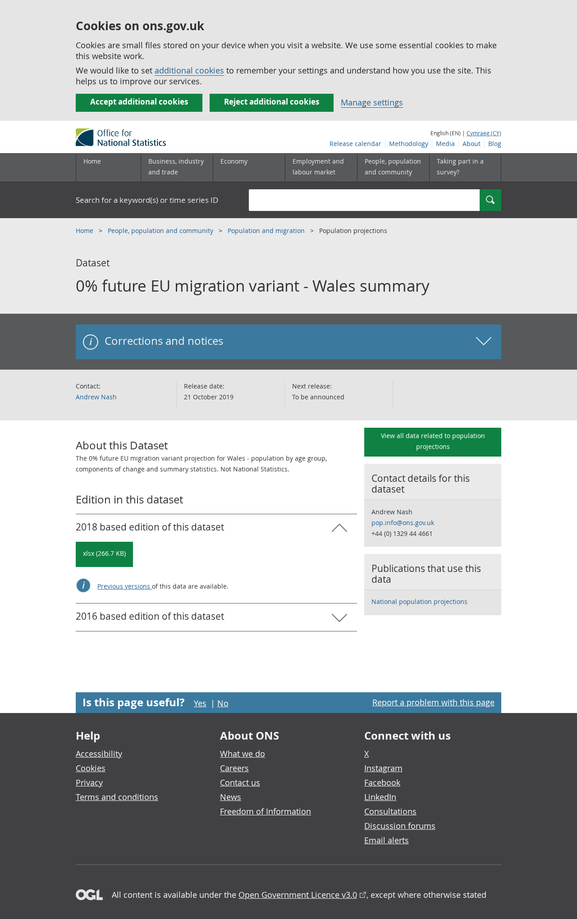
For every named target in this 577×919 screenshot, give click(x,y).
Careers (234, 768)
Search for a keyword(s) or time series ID (147, 200)
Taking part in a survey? (460, 166)
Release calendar (355, 143)
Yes (200, 703)
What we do (242, 753)
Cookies (90, 768)
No (223, 703)
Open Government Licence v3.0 (297, 894)
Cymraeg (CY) (484, 133)
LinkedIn (380, 796)
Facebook (382, 782)
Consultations (390, 811)
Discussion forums (399, 825)
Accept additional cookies (139, 101)
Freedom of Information (265, 811)
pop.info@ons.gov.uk (402, 522)
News (230, 796)
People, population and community (161, 230)
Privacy (89, 782)
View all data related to (433, 441)
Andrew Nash (96, 397)
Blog (494, 143)
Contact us (240, 782)
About (472, 143)
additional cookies (189, 70)
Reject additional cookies (271, 101)
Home (92, 161)
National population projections (419, 601)
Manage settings (372, 102)
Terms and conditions (117, 796)
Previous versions (124, 586)
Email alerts (386, 840)
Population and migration (267, 230)
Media (445, 143)
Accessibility (99, 753)
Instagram (383, 768)
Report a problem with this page (433, 702)
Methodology (408, 143)
